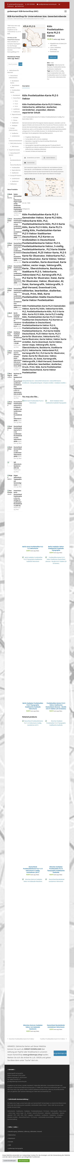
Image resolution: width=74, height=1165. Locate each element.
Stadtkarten (50, 69)
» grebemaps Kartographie (15, 1148)
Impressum (10, 6)
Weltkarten (13, 184)
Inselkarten (15, 133)
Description (26, 86)
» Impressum (11, 1138)
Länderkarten (16, 136)
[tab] (26, 86)
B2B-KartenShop (18, 19)
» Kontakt (10, 1141)
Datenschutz (20, 6)
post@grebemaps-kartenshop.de (47, 4)
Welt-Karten (15, 146)
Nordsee (15, 117)
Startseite (10, 19)
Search (20, 64)
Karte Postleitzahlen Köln (54, 73)
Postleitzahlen (16, 167)
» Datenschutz (11, 1135)
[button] (65, 11)
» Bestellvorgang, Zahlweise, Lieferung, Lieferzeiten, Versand (24, 1131)
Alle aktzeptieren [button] (23, 1160)
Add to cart (53, 57)
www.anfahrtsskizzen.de (42, 381)
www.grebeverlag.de (36, 383)
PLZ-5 (16, 106)
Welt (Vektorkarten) (16, 143)
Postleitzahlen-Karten (59, 67)
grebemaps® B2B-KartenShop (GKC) (22, 11)
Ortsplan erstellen (48, 383)
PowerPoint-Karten (14, 150)
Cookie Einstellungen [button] (10, 1160)
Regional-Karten (16, 114)
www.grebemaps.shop (60, 1053)
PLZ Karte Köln (51, 77)
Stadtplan (14, 125)
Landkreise (16, 109)
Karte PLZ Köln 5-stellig (57, 71)
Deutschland (16, 98)
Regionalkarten (16, 170)
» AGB (9, 1145)
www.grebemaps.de (28, 381)
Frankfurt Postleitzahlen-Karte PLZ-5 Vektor (52, 1039)
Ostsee (15, 120)
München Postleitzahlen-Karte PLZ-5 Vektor (20, 1039)
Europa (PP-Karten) (15, 175)
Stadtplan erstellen (60, 383)
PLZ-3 (16, 104)
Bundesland (16, 95)
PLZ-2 (16, 101)
